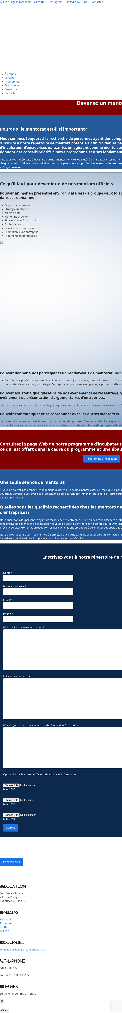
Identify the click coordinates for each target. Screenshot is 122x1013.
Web (43, 444)
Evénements (12, 85)
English (14, 2)
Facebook (6, 919)
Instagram (6, 923)
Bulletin (4, 2)
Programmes (13, 81)
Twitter (4, 927)
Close (4, 1010)
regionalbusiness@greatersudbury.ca (22, 873)
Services (10, 78)
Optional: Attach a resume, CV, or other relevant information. (39, 774)
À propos (10, 74)
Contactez (11, 93)
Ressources (12, 89)
